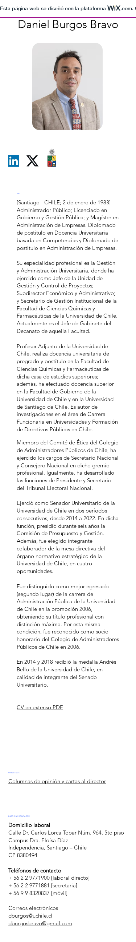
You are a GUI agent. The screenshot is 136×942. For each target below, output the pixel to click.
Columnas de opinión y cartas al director (57, 781)
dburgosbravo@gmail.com (40, 923)
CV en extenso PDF (40, 707)
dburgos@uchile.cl (30, 915)
